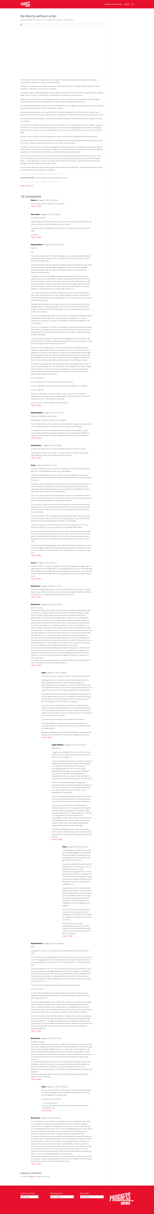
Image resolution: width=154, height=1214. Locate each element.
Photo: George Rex (26, 186)
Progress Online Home (113, 4)
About (127, 4)
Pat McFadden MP (28, 20)
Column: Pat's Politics (54, 20)
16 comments (68, 20)
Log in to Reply (36, 206)
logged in (32, 1176)
